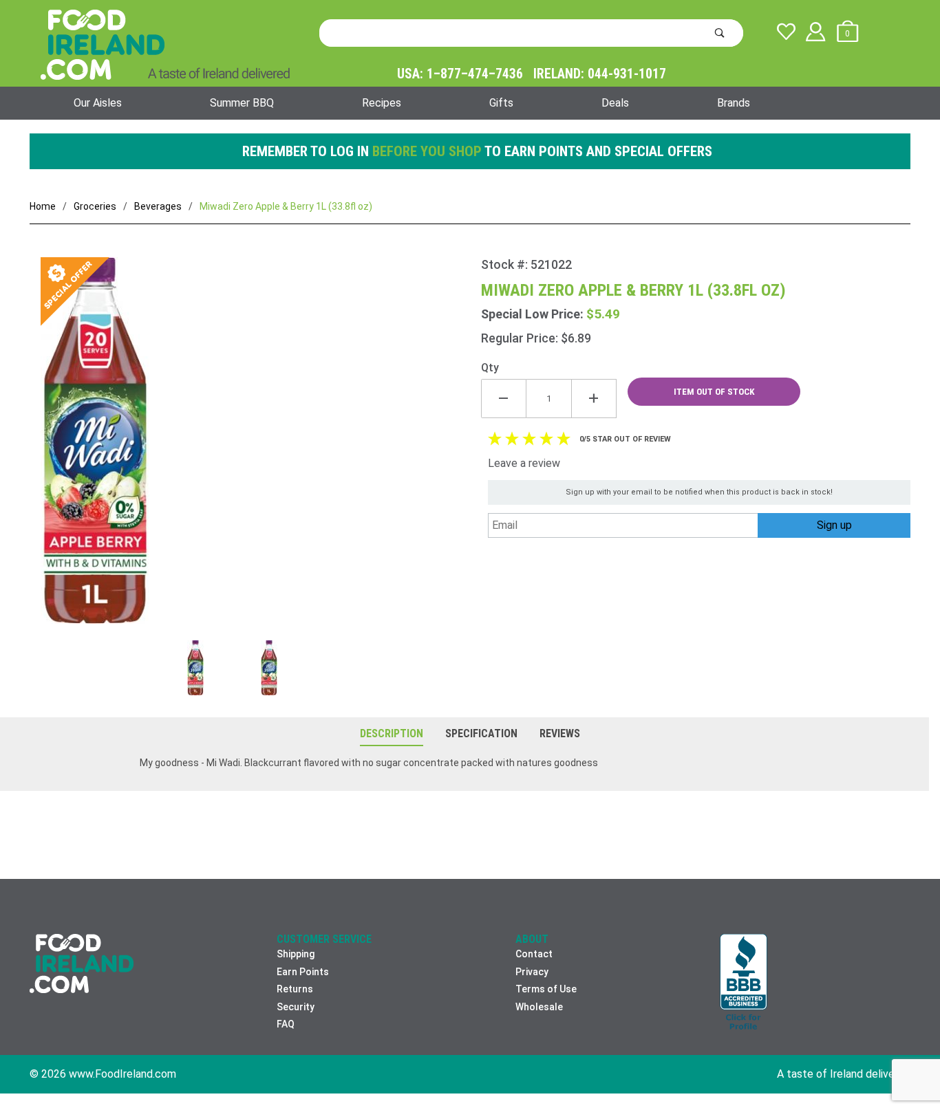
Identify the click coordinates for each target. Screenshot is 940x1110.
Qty (490, 367)
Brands (733, 102)
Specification (481, 733)
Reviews (560, 733)
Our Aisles (98, 102)
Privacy (531, 971)
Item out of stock (714, 392)
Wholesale (539, 1006)
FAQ (286, 1024)
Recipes (381, 102)
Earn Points (303, 971)
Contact (534, 953)
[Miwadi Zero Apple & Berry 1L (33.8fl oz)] (255, 448)
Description (391, 733)
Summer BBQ (242, 102)
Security (295, 1006)
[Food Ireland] (165, 44)
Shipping (295, 953)
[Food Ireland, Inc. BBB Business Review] (743, 983)
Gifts (501, 102)
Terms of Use (546, 988)
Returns (295, 988)
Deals (615, 102)
